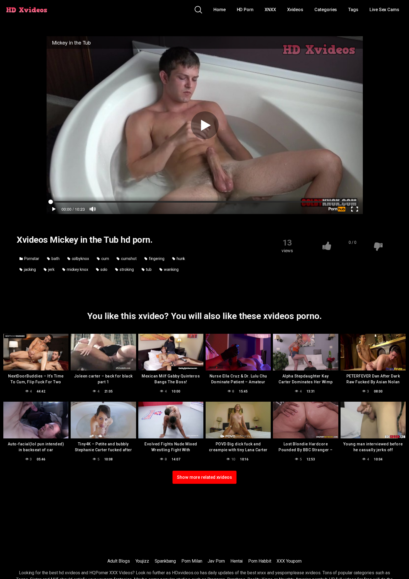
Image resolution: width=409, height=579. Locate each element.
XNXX (270, 9)
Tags (353, 9)
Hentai (236, 561)
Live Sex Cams (384, 9)
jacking (29, 269)
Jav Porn (216, 561)
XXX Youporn (289, 561)
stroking (126, 269)
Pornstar (31, 258)
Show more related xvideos (204, 477)
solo (104, 269)
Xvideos (295, 9)
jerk (51, 269)
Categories (325, 9)
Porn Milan (191, 561)
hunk (180, 258)
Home (219, 9)
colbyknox (80, 258)
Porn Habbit (259, 561)
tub (148, 269)
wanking (170, 269)
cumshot (128, 258)
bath (55, 258)
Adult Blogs (118, 561)
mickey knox (77, 269)
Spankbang (165, 561)
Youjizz (142, 561)
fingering (156, 258)
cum (104, 258)
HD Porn (245, 9)
